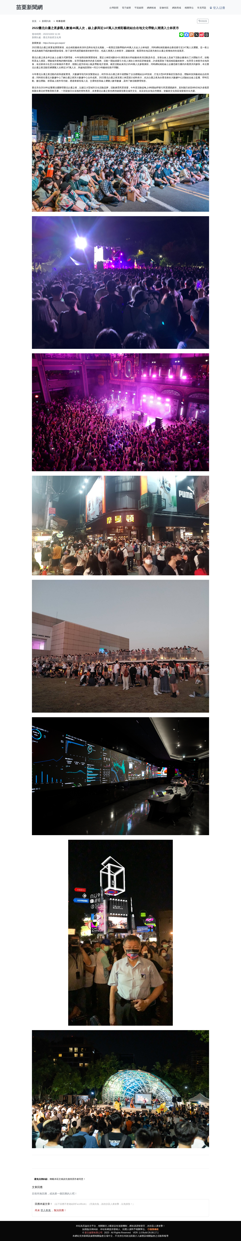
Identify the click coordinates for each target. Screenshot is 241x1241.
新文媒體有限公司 (94, 1232)
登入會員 (46, 1210)
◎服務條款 (153, 1229)
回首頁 (204, 21)
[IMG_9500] (120, 776)
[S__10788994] (120, 646)
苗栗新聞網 (29, 7)
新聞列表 (46, 21)
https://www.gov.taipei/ (54, 43)
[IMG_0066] (120, 933)
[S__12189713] (120, 412)
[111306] (120, 525)
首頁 (34, 21)
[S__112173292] (120, 282)
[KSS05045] (120, 1089)
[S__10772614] (120, 153)
